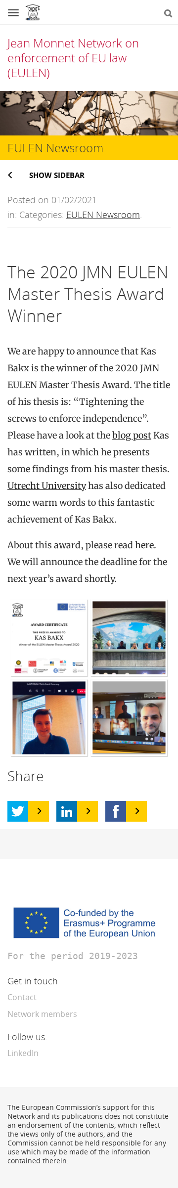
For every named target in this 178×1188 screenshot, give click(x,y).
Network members (42, 1014)
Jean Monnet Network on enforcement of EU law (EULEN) (73, 58)
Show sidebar (57, 175)
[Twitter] (17, 811)
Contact (22, 997)
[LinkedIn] (66, 811)
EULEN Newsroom (103, 214)
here (144, 545)
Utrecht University (46, 485)
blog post (131, 435)
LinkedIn (23, 1053)
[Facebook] (115, 811)
